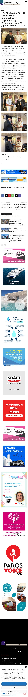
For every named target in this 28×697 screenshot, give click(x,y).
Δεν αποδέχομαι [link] (14, 688)
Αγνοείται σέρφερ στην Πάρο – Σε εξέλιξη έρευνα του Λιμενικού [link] (7, 206)
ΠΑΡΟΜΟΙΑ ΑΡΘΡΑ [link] (6, 214)
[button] (26, 666)
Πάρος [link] (7, 8)
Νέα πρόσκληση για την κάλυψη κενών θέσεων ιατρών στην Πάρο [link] (17, 230)
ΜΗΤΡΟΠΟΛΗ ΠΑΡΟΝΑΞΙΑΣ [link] (19, 187)
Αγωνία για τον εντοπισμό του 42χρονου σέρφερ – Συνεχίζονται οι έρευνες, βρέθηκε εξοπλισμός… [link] (20, 207)
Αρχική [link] (2, 8)
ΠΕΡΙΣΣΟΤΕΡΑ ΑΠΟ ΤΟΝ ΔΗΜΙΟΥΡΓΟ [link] (10, 216)
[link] (1, 1)
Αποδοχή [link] (14, 684)
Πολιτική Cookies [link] (12, 695)
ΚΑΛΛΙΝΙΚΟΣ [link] (9, 187)
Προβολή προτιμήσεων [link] (14, 691)
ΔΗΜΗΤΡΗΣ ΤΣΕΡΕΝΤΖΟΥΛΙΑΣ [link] (9, 25)
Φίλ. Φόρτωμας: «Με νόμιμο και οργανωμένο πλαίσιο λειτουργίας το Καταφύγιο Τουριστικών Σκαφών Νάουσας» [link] (17, 238)
